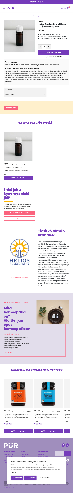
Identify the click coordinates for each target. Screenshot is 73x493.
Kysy (19, 218)
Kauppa (10, 16)
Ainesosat (8, 90)
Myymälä (41, 454)
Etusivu (5, 16)
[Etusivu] (6, 8)
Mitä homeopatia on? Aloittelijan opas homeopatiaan (17, 318)
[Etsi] (62, 8)
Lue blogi (8, 352)
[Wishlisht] (65, 8)
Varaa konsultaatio (19, 213)
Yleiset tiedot (10, 95)
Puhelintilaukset (43, 456)
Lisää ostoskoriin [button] (18, 178)
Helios (40, 21)
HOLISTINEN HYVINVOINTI (12, 303)
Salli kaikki (17, 477)
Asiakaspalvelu (8, 456)
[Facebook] (63, 445)
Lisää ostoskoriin (53, 52)
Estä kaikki (30, 477)
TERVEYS (15, 16)
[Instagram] (67, 445)
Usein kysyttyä (8, 454)
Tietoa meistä (25, 454)
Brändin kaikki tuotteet (19, 277)
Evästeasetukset (9, 487)
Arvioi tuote (11, 108)
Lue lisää (13, 472)
